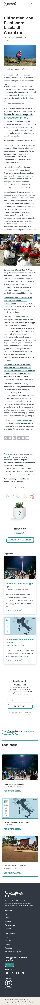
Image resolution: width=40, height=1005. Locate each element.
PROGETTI (8, 40)
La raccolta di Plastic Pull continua (16, 822)
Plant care (8, 948)
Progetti (8, 941)
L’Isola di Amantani (15, 117)
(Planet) (7, 944)
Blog (6, 937)
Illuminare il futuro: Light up (14, 784)
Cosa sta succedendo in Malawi (15, 866)
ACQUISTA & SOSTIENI (20, 540)
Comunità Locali (22, 37)
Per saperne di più (14, 610)
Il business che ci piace (13, 952)
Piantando (8, 454)
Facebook (6, 734)
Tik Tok (15, 734)
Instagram (30, 731)
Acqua (6, 868)
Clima (15, 645)
